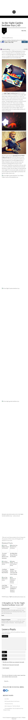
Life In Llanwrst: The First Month (12, 706)
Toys (24, 596)
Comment (5, 636)
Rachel (24, 30)
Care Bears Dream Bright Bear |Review (5, 571)
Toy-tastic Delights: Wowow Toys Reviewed (5, 556)
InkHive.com (14, 717)
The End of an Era (9, 703)
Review (7, 596)
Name (3, 652)
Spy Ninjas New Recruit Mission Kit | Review (13, 555)
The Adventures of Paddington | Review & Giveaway (13, 588)
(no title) (7, 699)
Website (4, 659)
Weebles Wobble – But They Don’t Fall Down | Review (13, 572)
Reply (2, 615)
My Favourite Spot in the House (12, 701)
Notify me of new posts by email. (11, 664)
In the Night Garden (16, 596)
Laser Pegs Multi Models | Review (5, 587)
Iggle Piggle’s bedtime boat (11, 93)
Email (3, 655)
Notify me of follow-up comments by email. (13, 662)
